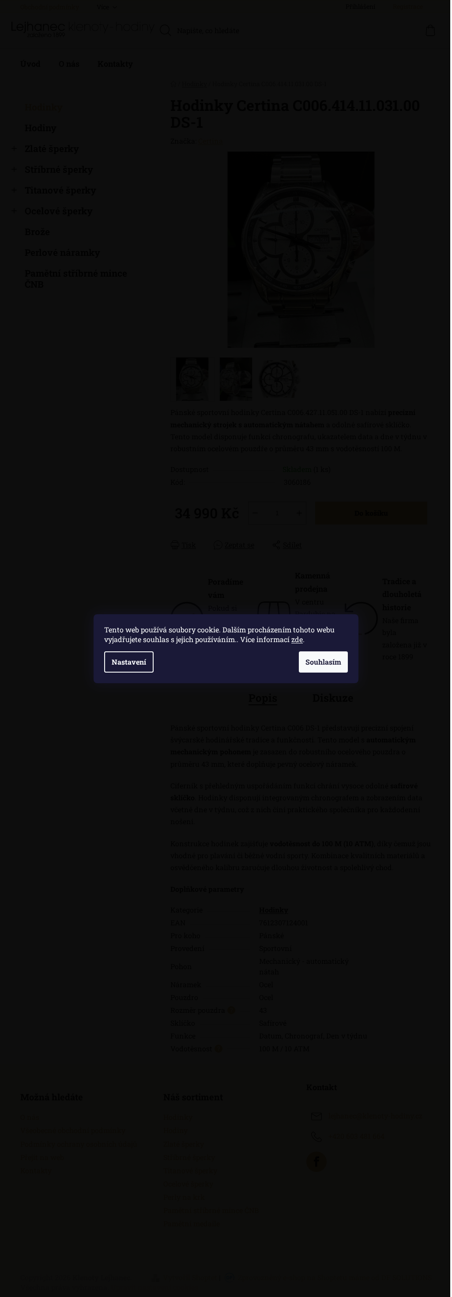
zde (297, 639)
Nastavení (129, 661)
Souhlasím (323, 661)
